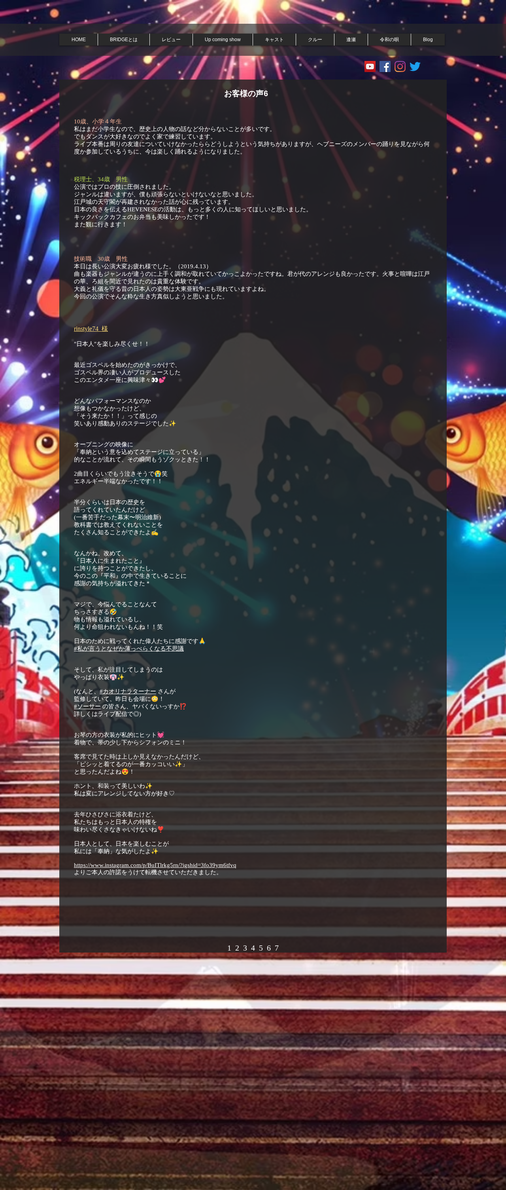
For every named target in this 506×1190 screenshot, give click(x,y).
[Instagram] (400, 66)
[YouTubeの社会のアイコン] (370, 66)
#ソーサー (87, 706)
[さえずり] (415, 66)
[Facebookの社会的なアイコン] (385, 66)
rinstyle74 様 (91, 328)
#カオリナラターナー (128, 691)
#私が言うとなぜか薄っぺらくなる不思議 (129, 648)
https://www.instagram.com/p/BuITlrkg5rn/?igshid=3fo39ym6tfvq (155, 865)
